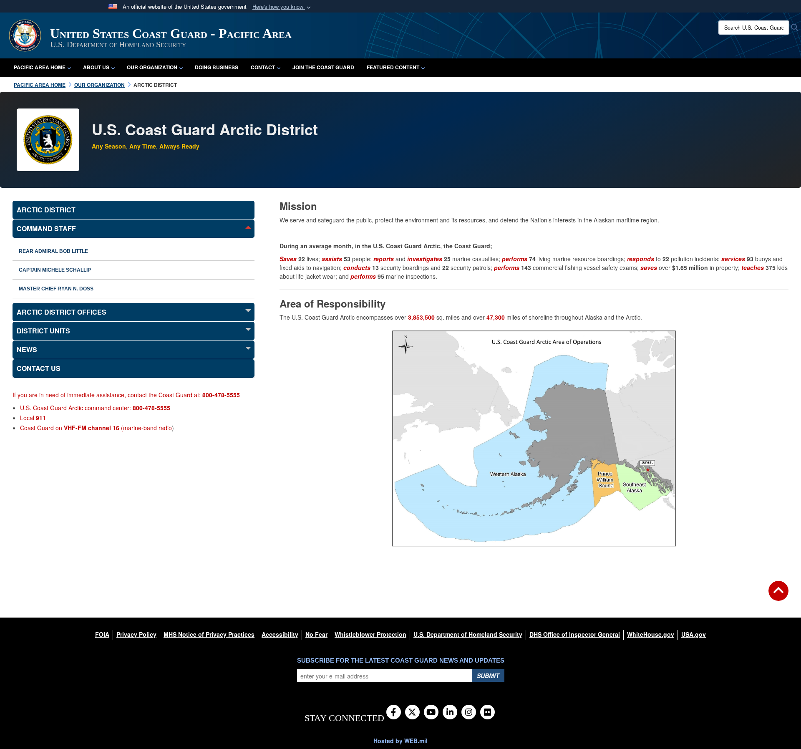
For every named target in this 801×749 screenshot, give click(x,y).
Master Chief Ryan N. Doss (56, 289)
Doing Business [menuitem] (216, 67)
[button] (282, 7)
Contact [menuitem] (263, 67)
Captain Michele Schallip (55, 270)
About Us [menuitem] (96, 67)
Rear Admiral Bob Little (53, 251)
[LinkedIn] (450, 713)
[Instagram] (468, 713)
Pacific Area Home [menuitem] (39, 67)
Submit (488, 675)
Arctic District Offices (61, 312)
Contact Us (38, 368)
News (27, 349)
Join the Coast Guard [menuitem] (323, 67)
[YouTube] (431, 713)
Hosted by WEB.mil (400, 740)
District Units (43, 330)
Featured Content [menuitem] (393, 67)
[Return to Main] (778, 596)
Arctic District (46, 209)
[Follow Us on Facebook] (393, 713)
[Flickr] (487, 713)
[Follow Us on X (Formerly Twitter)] (412, 713)
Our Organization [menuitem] (152, 67)
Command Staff (46, 228)
